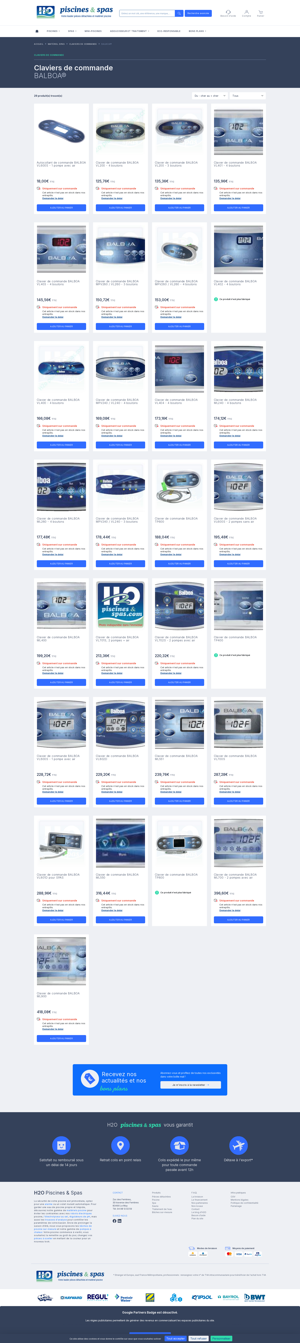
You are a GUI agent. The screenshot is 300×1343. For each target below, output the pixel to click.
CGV (233, 1196)
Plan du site (197, 1218)
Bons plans (197, 31)
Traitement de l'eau (162, 1209)
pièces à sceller (43, 1238)
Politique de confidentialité (244, 1203)
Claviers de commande (83, 44)
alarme (49, 1204)
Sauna (155, 1206)
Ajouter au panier (61, 207)
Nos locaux (197, 1206)
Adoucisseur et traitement (129, 31)
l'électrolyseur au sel (56, 1216)
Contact (195, 1209)
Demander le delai (52, 198)
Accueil (38, 44)
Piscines (52, 31)
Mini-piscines (93, 31)
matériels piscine (77, 1210)
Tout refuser (198, 1338)
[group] (45, 1297)
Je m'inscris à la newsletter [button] (188, 1084)
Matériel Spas (56, 44)
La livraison (197, 1196)
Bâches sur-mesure (162, 1212)
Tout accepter (175, 1338)
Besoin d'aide (198, 1215)
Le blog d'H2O (198, 1212)
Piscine (156, 1199)
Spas (71, 31)
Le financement (199, 1199)
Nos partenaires (199, 1203)
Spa (154, 1203)
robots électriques (81, 1213)
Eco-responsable (169, 31)
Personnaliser (221, 1338)
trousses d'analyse (56, 1219)
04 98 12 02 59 (124, 1208)
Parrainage (236, 1206)
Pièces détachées (161, 1196)
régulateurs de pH (79, 1216)
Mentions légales (239, 1199)
